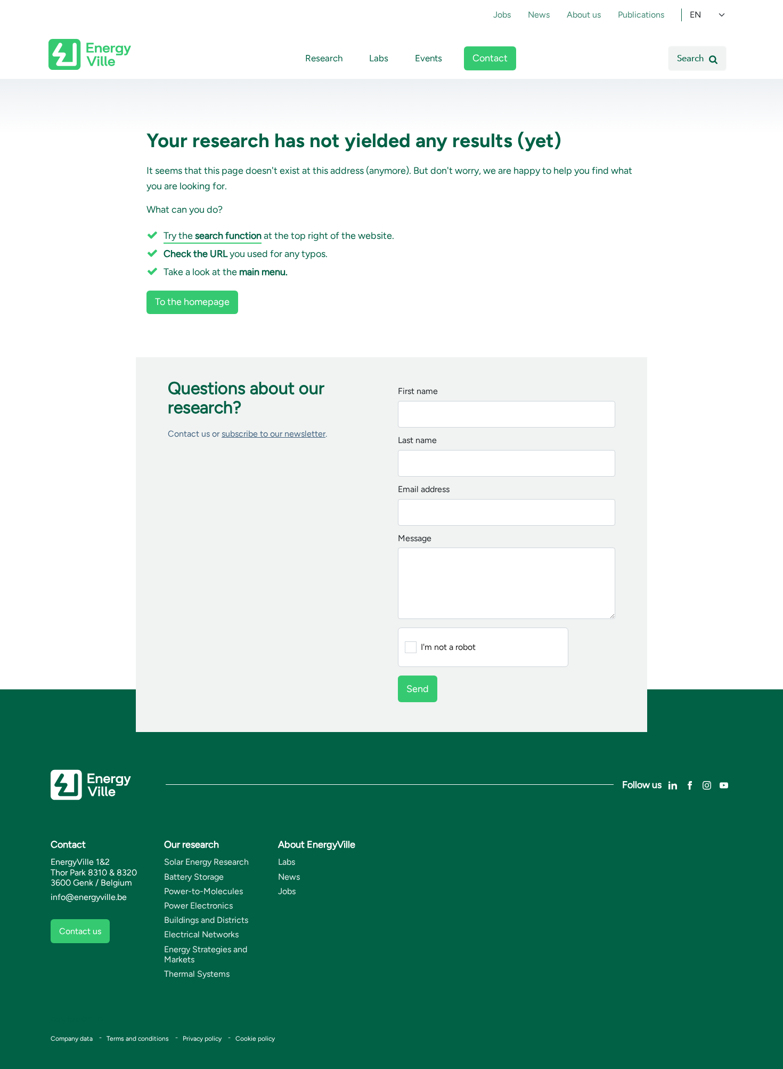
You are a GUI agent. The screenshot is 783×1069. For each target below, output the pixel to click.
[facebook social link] (689, 784)
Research (323, 58)
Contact (490, 58)
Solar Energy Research (206, 862)
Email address (424, 489)
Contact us (80, 931)
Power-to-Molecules (203, 891)
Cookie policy (255, 1038)
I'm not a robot (448, 647)
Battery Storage (194, 877)
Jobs (502, 15)
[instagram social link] (706, 784)
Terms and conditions (138, 1038)
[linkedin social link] (672, 784)
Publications (641, 15)
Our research (191, 844)
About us (584, 15)
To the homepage (192, 302)
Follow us (642, 785)
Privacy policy (202, 1038)
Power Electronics (198, 906)
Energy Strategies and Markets (205, 954)
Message (414, 538)
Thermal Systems (197, 974)
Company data (72, 1038)
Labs (378, 58)
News (539, 15)
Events (428, 58)
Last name (417, 440)
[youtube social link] (723, 784)
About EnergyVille (316, 844)
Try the (213, 236)
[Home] (89, 54)
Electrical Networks (201, 934)
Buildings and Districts (206, 920)
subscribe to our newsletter (273, 434)
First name (418, 391)
